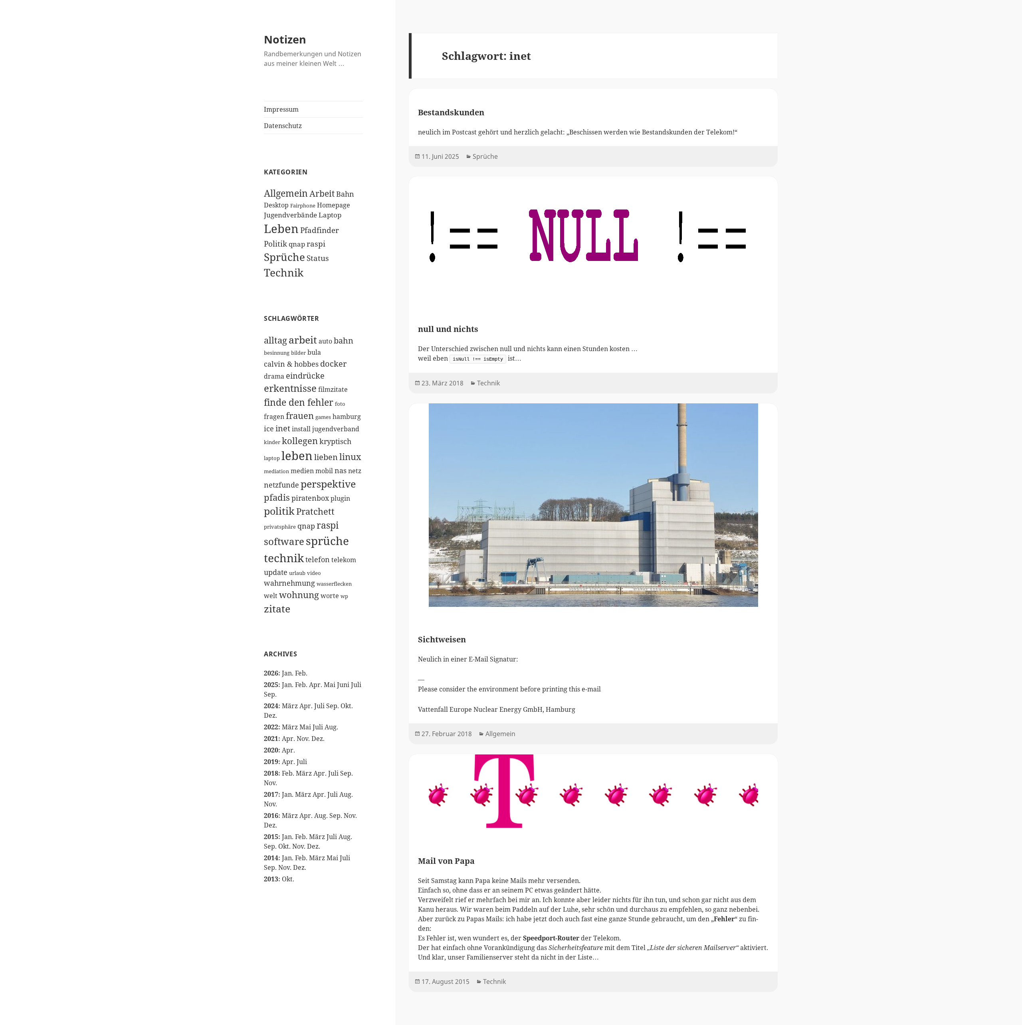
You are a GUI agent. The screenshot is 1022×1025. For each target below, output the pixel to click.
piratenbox (310, 498)
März (290, 705)
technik (284, 557)
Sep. (270, 694)
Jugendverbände (290, 214)
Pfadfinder (319, 230)
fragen (274, 416)
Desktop (276, 205)
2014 (271, 857)
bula (314, 352)
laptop (272, 458)
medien (302, 470)
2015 (271, 836)
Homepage (333, 205)
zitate (277, 608)
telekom (343, 559)
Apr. (315, 684)
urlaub (297, 573)
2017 (271, 794)
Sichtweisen (442, 639)
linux (350, 456)
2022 (271, 727)
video (314, 573)
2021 (271, 738)
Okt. (347, 705)
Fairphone (302, 205)
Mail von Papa (446, 860)
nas (341, 470)
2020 (271, 750)
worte (330, 595)
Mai (329, 684)
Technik (283, 272)
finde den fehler (298, 402)
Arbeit (322, 193)
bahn (343, 340)
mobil (324, 470)
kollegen (300, 440)
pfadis (277, 497)
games (323, 417)
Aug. (331, 727)
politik (279, 510)
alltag (275, 340)
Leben (281, 229)
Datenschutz (283, 125)
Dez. (270, 715)
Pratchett (315, 511)
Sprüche (284, 257)
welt (270, 595)
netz (354, 470)
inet (282, 428)
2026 (271, 673)
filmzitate (333, 389)
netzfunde (281, 485)
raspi (316, 243)
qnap (297, 244)
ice (269, 428)
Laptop (330, 214)
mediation (276, 471)
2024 (271, 705)
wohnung (299, 594)
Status (318, 258)
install (301, 428)
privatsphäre (280, 526)
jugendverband (335, 428)
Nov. (303, 738)
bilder (298, 352)
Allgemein (286, 193)
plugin (340, 498)
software (284, 541)
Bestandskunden (451, 112)
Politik (275, 243)
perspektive (328, 483)
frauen (300, 415)
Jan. (287, 673)
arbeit (303, 339)
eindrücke (305, 375)
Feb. (301, 673)
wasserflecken (334, 583)
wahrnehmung (289, 583)
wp (344, 596)
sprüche (327, 540)
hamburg (347, 416)
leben (297, 456)
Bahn (345, 194)
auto (325, 341)
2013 (271, 879)
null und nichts (448, 329)
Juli (356, 684)
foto (340, 403)
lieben (326, 456)
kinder (272, 442)
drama (274, 376)
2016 (271, 815)
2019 (271, 761)
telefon (317, 559)
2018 (271, 773)
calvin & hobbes (291, 364)
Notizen (285, 39)
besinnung (276, 352)
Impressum (281, 109)
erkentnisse (290, 388)
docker (333, 363)
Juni (343, 684)
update (275, 572)
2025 (271, 684)
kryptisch (335, 441)
